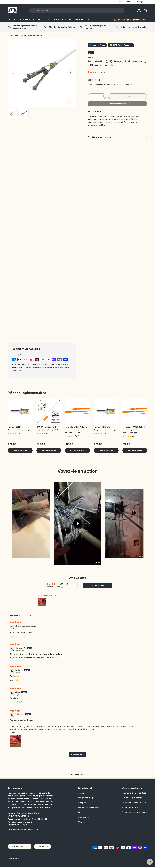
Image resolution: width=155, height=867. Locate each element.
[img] (15, 668)
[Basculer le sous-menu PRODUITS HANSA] (92, 19)
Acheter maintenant (117, 103)
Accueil (10, 35)
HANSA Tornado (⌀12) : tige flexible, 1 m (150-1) (47, 474)
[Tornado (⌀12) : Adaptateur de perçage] (20, 457)
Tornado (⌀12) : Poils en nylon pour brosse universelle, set (76, 476)
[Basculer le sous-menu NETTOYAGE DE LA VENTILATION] (70, 19)
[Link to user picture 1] (15, 787)
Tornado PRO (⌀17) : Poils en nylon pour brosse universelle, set (134, 476)
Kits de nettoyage (86, 843)
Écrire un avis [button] (98, 631)
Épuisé (127, 96)
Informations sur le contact (134, 839)
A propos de (83, 863)
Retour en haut (77, 820)
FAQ (80, 858)
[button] (145, 10)
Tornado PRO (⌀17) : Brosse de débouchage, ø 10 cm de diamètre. (29, 35)
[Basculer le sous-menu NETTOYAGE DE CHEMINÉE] (34, 19)
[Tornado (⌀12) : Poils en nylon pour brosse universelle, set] (77, 457)
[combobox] (76, 10)
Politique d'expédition (131, 853)
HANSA (90, 57)
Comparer (82, 848)
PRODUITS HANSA (82, 19)
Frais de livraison (105, 84)
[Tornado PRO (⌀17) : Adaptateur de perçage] (106, 457)
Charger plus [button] (77, 800)
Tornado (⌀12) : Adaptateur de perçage (19, 474)
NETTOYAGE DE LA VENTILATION (53, 19)
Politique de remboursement (134, 858)
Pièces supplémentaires (89, 853)
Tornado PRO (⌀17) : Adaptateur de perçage (105, 474)
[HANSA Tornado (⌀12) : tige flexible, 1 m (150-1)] (48, 457)
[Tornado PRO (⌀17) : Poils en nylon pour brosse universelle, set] (134, 457)
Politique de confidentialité (134, 848)
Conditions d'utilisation (132, 843)
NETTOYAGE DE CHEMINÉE (20, 19)
